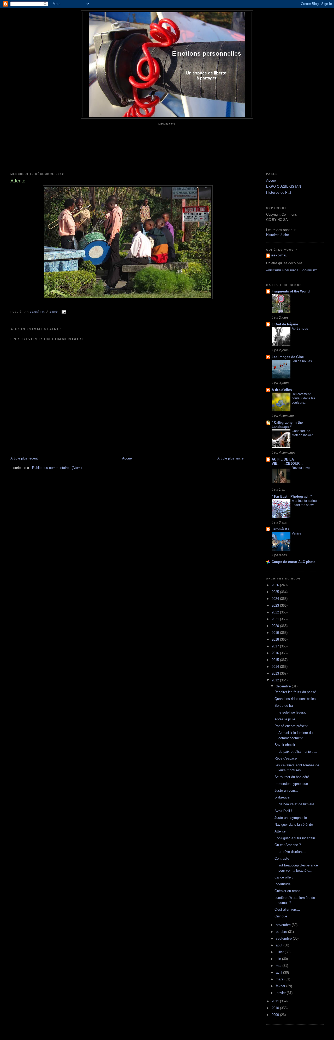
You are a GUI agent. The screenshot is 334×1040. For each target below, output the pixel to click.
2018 (276, 639)
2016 (276, 653)
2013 (276, 673)
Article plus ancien (231, 458)
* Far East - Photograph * (292, 496)
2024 (276, 599)
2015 (276, 660)
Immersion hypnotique (291, 784)
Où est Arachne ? (288, 845)
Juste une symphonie (291, 818)
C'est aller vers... (287, 909)
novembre (284, 925)
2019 (276, 633)
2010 (276, 1008)
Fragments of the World (291, 291)
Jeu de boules (302, 361)
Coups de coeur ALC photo (293, 562)
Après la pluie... (286, 719)
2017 (276, 646)
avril (279, 972)
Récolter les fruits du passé (295, 692)
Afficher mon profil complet (291, 270)
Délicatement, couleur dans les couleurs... (303, 398)
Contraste (282, 858)
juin (279, 959)
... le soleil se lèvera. (290, 712)
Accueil (127, 458)
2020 (276, 626)
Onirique (281, 916)
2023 (276, 605)
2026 (276, 585)
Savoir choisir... (286, 745)
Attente (280, 831)
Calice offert (284, 877)
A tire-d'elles (282, 390)
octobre (282, 932)
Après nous (300, 328)
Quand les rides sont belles (295, 699)
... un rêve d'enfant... (290, 852)
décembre (284, 686)
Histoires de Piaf (278, 192)
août (279, 945)
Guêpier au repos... (289, 891)
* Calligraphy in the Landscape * (287, 425)
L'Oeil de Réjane (285, 324)
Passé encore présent (291, 726)
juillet (280, 952)
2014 (276, 667)
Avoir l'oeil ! (283, 811)
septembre (284, 938)
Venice (296, 533)
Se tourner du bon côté (292, 777)
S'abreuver (282, 797)
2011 (276, 1001)
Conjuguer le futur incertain (295, 838)
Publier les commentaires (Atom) (57, 468)
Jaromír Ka (280, 529)
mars (280, 979)
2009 (276, 1015)
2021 (276, 619)
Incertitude (282, 884)
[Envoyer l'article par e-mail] (63, 311)
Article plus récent (24, 458)
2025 (276, 592)
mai (279, 966)
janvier (281, 993)
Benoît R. (279, 255)
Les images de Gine (288, 357)
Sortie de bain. (285, 706)
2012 (276, 680)
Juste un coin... (286, 790)
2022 (276, 612)
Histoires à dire (277, 235)
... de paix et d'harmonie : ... (296, 752)
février (281, 986)
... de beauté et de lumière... (296, 804)
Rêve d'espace (286, 758)
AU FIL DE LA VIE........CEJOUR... (287, 461)
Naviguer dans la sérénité (294, 824)
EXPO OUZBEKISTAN (283, 186)
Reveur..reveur (302, 468)
